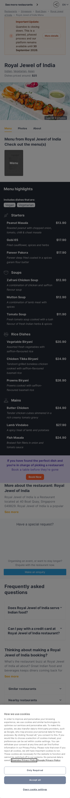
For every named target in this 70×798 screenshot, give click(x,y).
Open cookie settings (35, 789)
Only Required (35, 770)
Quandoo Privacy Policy (24, 760)
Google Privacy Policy (49, 760)
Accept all (35, 780)
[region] (35, 751)
